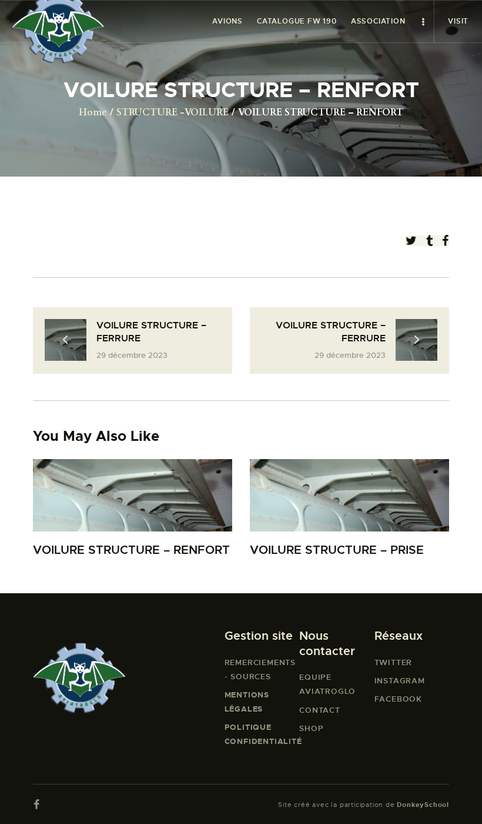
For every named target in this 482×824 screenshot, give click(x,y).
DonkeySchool (423, 804)
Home (93, 112)
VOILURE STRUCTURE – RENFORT (131, 550)
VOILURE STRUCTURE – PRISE (337, 550)
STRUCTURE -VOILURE (172, 112)
